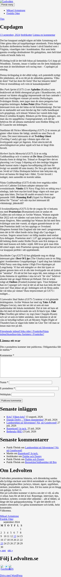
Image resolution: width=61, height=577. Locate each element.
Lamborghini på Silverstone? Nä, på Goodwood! (32, 422)
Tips (2, 18)
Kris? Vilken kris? (16, 416)
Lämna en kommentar (44, 34)
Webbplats (5, 394)
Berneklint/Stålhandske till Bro (41, 462)
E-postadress (7, 388)
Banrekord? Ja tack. (17, 428)
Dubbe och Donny (32, 456)
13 (15, 536)
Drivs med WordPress (11, 575)
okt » (10, 550)
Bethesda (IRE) (14, 431)
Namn (4, 382)
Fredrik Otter (13, 13)
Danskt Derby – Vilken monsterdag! (25, 419)
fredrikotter (26, 34)
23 (1, 543)
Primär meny (7, 4)
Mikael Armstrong (16, 10)
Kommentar (7, 355)
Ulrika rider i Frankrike (21, 331)
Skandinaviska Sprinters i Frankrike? (24, 333)
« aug (3, 550)
